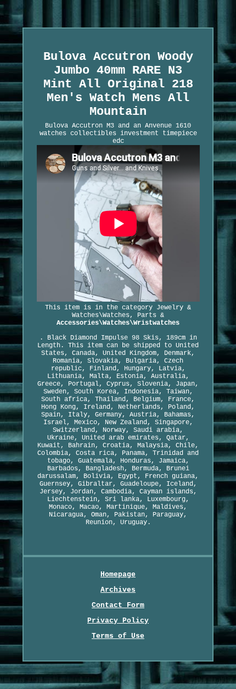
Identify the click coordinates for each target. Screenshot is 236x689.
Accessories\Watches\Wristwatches (118, 323)
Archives (118, 590)
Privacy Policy (118, 620)
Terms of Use (118, 636)
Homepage (118, 574)
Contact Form (118, 605)
